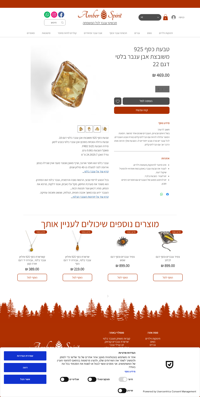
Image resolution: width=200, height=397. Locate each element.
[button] (165, 17)
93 (96, 296)
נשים (152, 341)
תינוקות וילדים (152, 338)
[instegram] (54, 15)
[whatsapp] (47, 15)
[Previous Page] (108, 296)
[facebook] (61, 15)
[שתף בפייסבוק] (167, 194)
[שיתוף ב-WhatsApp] (161, 194)
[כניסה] (173, 17)
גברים (153, 344)
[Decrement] (166, 89)
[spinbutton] (162, 89)
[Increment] (158, 89)
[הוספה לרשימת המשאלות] (117, 101)
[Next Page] (92, 296)
